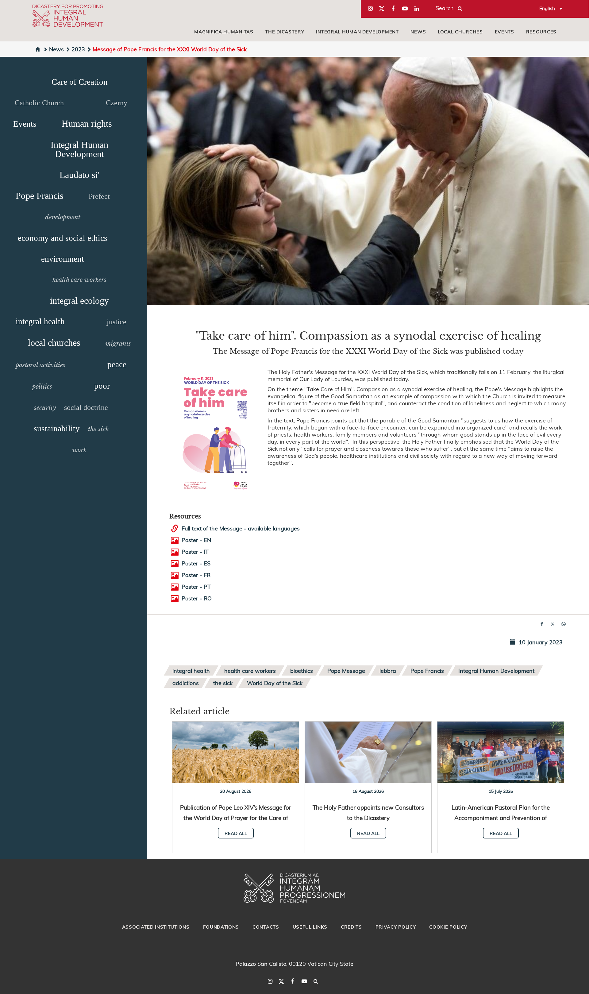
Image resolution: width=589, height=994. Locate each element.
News (418, 32)
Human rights (87, 123)
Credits (351, 927)
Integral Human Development (357, 32)
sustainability (57, 428)
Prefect (99, 196)
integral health (40, 321)
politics (42, 386)
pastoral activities (40, 365)
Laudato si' (79, 175)
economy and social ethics (62, 238)
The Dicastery (284, 32)
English (547, 8)
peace (116, 364)
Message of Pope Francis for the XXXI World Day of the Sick (170, 49)
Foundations (221, 927)
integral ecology (79, 300)
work (79, 450)
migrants (118, 343)
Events (504, 32)
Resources (541, 32)
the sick (98, 429)
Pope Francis (40, 196)
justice (116, 322)
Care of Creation (80, 82)
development (62, 217)
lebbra (387, 670)
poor (102, 386)
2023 (78, 49)
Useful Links (310, 927)
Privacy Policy (395, 927)
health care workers (79, 279)
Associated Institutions (156, 927)
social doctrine (86, 407)
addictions (185, 683)
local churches (460, 32)
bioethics (301, 670)
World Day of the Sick (274, 683)
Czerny (116, 103)
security (45, 407)
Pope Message (346, 670)
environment (62, 259)
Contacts (265, 927)
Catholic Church (39, 103)
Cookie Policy (448, 927)
